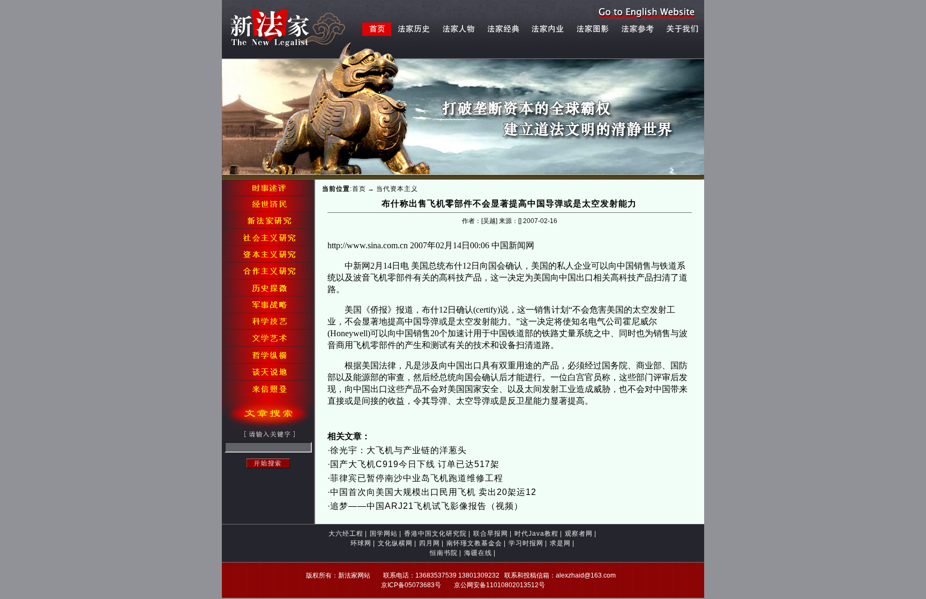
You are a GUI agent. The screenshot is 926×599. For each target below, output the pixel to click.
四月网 (429, 543)
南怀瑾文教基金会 (474, 543)
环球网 (360, 543)
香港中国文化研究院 (435, 533)
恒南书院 (444, 553)
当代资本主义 (397, 189)
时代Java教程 (536, 533)
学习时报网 (526, 543)
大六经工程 (345, 533)
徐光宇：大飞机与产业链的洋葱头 (398, 450)
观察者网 (579, 533)
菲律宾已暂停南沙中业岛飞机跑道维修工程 (416, 478)
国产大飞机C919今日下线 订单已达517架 (414, 464)
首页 (359, 189)
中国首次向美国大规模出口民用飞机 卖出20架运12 (433, 492)
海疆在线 (478, 553)
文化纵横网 (395, 543)
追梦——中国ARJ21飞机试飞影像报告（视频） (426, 506)
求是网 (560, 543)
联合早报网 (490, 533)
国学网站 (384, 533)
